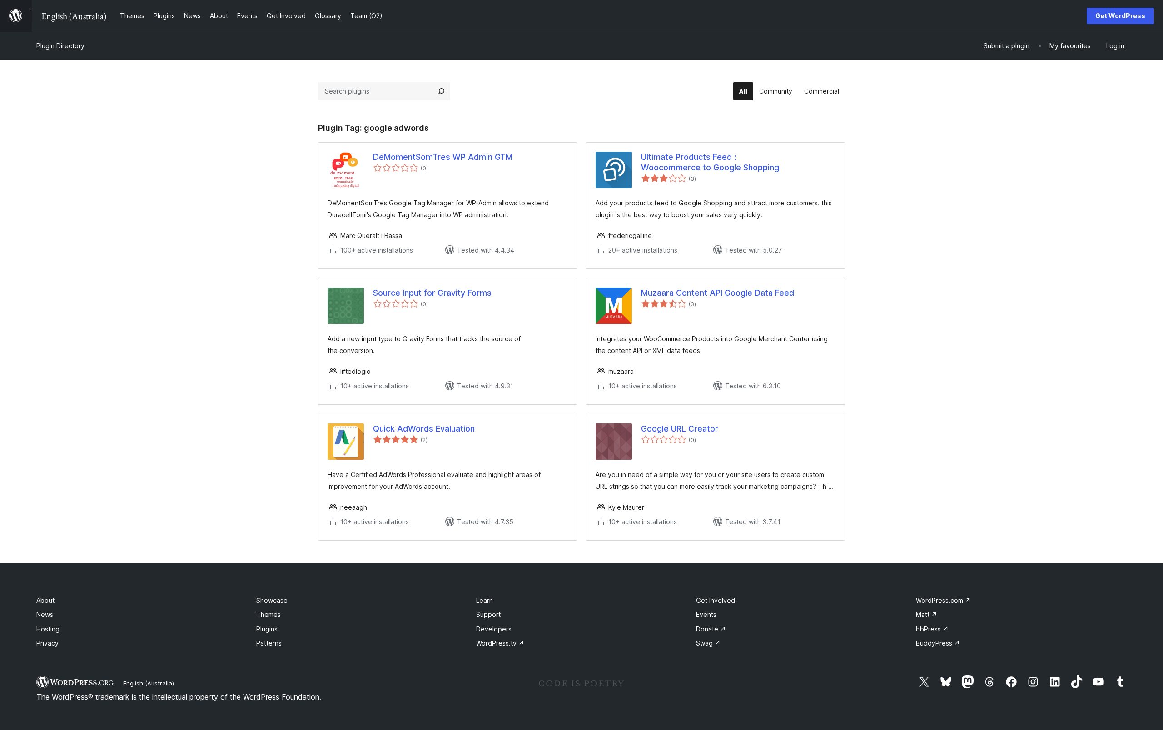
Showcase (272, 600)
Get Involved (715, 600)
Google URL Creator (679, 428)
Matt (926, 614)
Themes (268, 614)
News (44, 614)
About (45, 600)
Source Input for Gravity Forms (432, 293)
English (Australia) (148, 683)
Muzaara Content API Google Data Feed (717, 293)
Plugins (267, 629)
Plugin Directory (60, 46)
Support (488, 614)
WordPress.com (943, 600)
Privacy (47, 643)
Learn (484, 600)
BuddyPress (938, 643)
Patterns (269, 643)
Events (706, 614)
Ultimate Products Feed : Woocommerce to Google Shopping (710, 162)
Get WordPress (1120, 16)
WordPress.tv (500, 643)
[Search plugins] (441, 91)
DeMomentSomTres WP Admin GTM (442, 157)
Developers (494, 629)
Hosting (48, 629)
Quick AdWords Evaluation (424, 428)
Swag (708, 643)
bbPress (932, 629)
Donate (711, 629)
